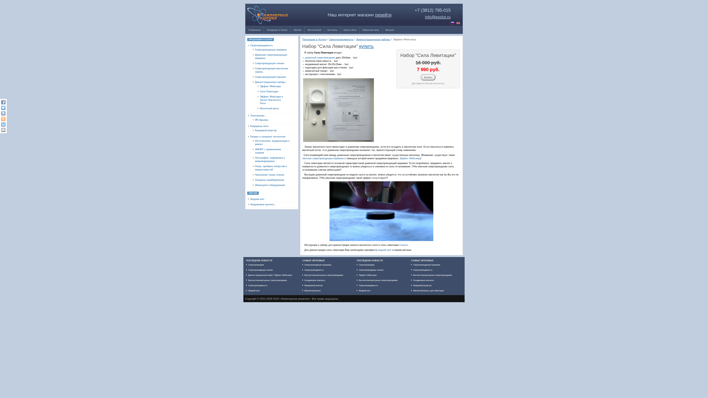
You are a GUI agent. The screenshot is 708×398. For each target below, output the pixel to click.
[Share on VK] (3, 113)
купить (366, 46)
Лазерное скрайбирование (269, 180)
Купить (428, 77)
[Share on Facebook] (3, 102)
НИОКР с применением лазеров (268, 151)
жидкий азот (385, 250)
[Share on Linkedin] (3, 124)
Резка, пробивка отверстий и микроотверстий (271, 168)
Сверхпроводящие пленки (269, 63)
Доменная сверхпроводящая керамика (271, 56)
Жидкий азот (257, 199)
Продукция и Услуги (314, 39)
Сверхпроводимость (261, 45)
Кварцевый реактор (266, 130)
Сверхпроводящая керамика (271, 49)
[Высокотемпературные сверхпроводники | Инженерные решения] (275, 15)
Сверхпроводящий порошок (270, 77)
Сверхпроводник (256, 265)
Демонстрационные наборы (270, 82)
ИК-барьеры (261, 119)
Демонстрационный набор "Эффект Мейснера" (270, 275)
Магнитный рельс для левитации (428, 290)
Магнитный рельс (269, 108)
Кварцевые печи (259, 126)
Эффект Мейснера (270, 86)
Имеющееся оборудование (270, 185)
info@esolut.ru (438, 17)
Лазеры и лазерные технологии (267, 136)
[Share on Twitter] (3, 108)
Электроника (257, 115)
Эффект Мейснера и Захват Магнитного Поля (271, 100)
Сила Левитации (269, 91)
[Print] (3, 130)
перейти (383, 15)
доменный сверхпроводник (320, 57)
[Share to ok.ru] (3, 119)
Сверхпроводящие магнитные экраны (271, 70)
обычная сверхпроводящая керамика (323, 158)
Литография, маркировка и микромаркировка (270, 159)
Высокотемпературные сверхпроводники (267, 280)
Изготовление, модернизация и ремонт (272, 142)
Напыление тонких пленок (269, 174)
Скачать (403, 245)
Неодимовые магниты (262, 204)
